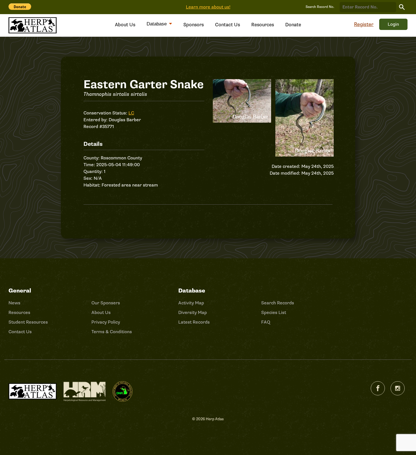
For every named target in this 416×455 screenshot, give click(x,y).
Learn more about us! (208, 7)
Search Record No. (320, 7)
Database (157, 24)
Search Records (277, 303)
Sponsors (193, 25)
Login (393, 24)
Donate (293, 25)
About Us (125, 25)
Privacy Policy (105, 322)
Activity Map (191, 303)
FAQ (265, 322)
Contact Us (227, 25)
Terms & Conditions (111, 332)
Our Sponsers (105, 303)
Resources (262, 25)
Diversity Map (192, 312)
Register (364, 24)
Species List (273, 312)
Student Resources (28, 322)
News (14, 303)
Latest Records (194, 322)
